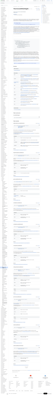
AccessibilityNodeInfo (35, 74)
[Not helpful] (39, 6)
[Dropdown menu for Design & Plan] (15, 0)
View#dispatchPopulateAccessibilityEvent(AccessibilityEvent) (30, 160)
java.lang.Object (15, 14)
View (27, 19)
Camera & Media (18, 385)
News (9, 386)
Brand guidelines (14, 393)
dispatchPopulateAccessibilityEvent (25, 78)
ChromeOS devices (25, 384)
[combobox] (36, 0)
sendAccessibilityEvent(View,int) (31, 351)
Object (16, 12)
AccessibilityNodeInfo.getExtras (35, 142)
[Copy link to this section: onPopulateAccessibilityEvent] (22, 245)
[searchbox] (4, 5)
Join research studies (48, 385)
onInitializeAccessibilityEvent (24, 85)
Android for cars (25, 385)
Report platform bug (48, 382)
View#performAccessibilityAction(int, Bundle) (19, 322)
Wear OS (24, 383)
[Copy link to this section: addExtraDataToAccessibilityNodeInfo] (25, 123)
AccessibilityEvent (34, 78)
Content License (29, 370)
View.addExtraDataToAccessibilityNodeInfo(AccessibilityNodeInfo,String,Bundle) (24, 133)
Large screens (25, 382)
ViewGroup (30, 94)
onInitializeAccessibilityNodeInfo (25, 88)
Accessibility (30, 24)
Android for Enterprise (11, 383)
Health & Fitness (17, 384)
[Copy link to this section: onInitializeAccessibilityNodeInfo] (23, 224)
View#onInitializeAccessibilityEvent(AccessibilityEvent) (29, 209)
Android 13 (32, 386)
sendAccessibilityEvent (23, 101)
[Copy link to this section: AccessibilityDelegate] (20, 115)
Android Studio (48, 0)
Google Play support (48, 384)
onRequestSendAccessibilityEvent (25, 94)
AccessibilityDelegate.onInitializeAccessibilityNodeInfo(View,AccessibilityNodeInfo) (24, 58)
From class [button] (17, 109)
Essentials (7, 0)
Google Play (21, 0)
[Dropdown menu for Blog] (28, 0)
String (23, 75)
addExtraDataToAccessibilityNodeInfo (25, 74)
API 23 (22, 56)
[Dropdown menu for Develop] (19, 0)
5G (16, 387)
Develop (17, 0)
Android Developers (15, 6)
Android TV (25, 386)
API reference (21, 6)
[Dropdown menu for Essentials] (9, 0)
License (12, 393)
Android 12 (32, 387)
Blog (26, 0)
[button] (4, 7)
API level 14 (39, 8)
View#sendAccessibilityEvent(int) (26, 331)
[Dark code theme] (39, 154)
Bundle (28, 75)
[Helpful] (38, 6)
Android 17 (32, 382)
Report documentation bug (48, 383)
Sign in (51, 0)
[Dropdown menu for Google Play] (24, 0)
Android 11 (32, 388)
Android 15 (32, 384)
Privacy (17, 386)
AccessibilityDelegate (16, 70)
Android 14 (32, 385)
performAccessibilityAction (24, 98)
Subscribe (45, 393)
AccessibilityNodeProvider (19, 181)
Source (9, 385)
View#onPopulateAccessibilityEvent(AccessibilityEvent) (29, 252)
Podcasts (10, 388)
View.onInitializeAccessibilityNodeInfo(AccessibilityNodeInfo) (22, 32)
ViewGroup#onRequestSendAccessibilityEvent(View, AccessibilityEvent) (22, 294)
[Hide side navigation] (7, 394)
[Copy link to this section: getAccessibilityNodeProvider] (22, 179)
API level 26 (38, 123)
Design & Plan (12, 0)
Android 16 (32, 383)
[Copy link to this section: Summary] (17, 66)
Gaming (17, 382)
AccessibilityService (23, 83)
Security (10, 384)
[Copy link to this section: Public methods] (19, 121)
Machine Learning (18, 383)
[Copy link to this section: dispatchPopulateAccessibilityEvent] (24, 152)
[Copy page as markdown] (31, 8)
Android (10, 382)
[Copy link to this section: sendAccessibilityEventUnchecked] (23, 345)
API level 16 (39, 179)
